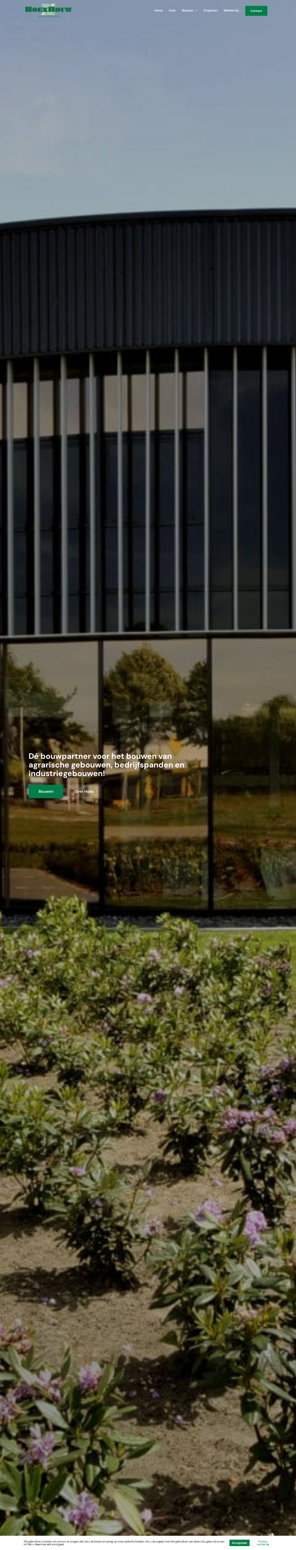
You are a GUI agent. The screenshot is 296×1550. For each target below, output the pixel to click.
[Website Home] (48, 10)
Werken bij (231, 10)
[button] (271, 1535)
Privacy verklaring (263, 1543)
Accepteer (239, 1543)
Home (158, 10)
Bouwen (187, 10)
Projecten (211, 10)
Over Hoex (84, 791)
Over (172, 10)
